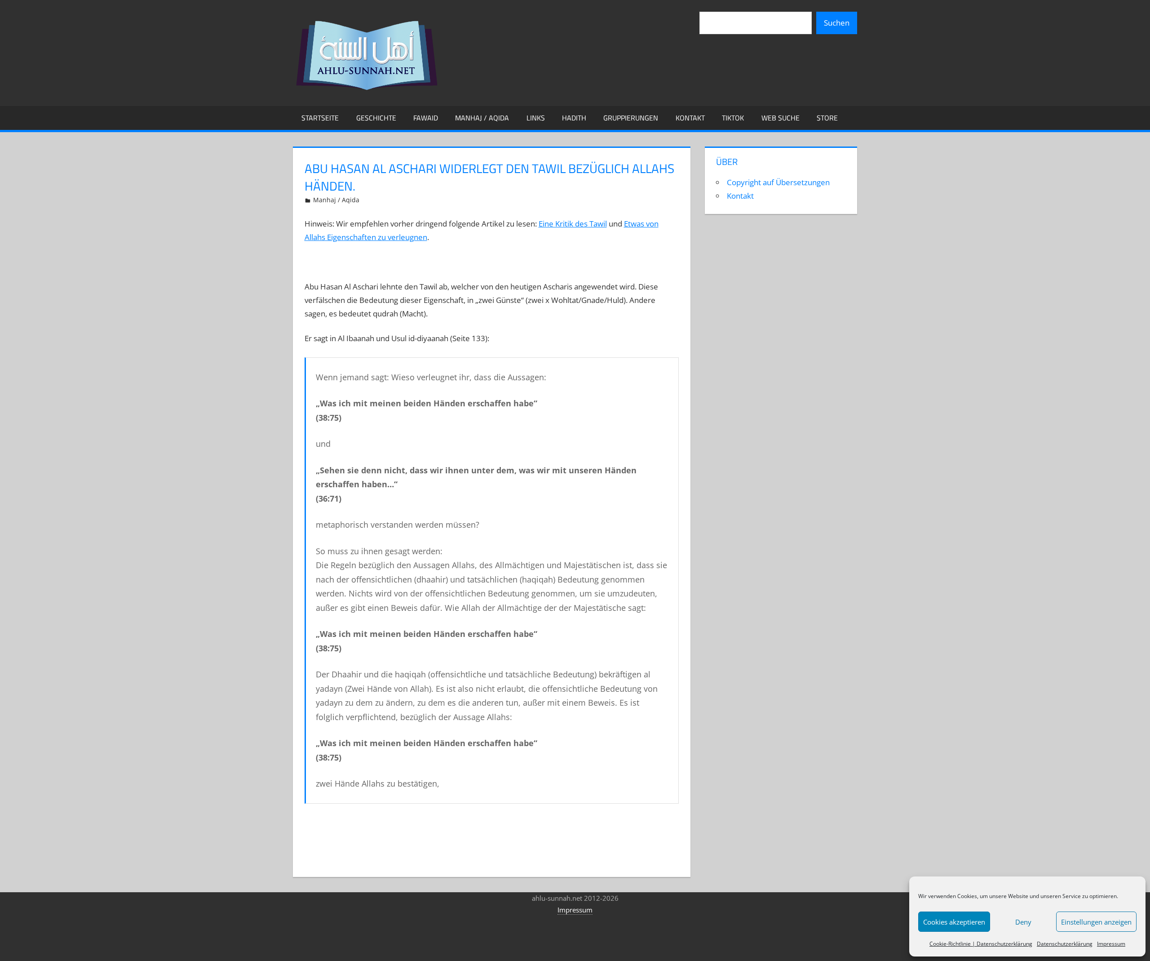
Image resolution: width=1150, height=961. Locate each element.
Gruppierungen (630, 117)
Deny (1023, 921)
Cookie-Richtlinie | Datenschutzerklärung (980, 944)
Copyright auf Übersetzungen (778, 182)
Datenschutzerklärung (1064, 944)
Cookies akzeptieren (954, 921)
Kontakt (690, 117)
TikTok (733, 117)
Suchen (836, 23)
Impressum (1111, 944)
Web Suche (780, 117)
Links (535, 117)
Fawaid (425, 117)
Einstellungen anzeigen (1096, 921)
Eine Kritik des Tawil (573, 223)
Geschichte (376, 117)
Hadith (574, 117)
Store (827, 117)
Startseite (320, 117)
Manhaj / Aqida (482, 117)
